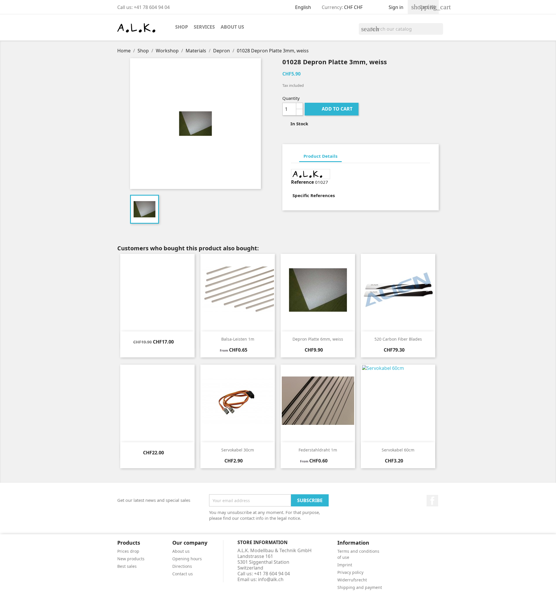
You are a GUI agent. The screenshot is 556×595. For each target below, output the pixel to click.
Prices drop (128, 551)
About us (232, 27)
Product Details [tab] (320, 156)
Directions (182, 566)
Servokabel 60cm (398, 450)
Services (204, 27)
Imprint (344, 565)
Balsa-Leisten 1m (237, 339)
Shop (181, 27)
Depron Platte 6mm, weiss (317, 339)
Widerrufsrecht (352, 580)
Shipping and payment (359, 587)
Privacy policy (350, 572)
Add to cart (332, 109)
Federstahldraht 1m (318, 450)
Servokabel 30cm (237, 450)
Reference (302, 182)
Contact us (182, 573)
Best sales (127, 566)
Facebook (432, 500)
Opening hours (187, 558)
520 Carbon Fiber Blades (398, 339)
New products (131, 558)
